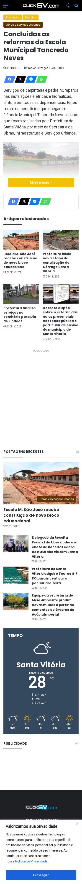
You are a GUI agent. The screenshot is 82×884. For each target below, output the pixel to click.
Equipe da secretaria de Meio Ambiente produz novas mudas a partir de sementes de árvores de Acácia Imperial (53, 605)
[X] (19, 79)
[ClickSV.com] (41, 5)
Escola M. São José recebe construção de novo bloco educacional (20, 260)
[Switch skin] (68, 7)
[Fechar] (77, 823)
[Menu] (5, 7)
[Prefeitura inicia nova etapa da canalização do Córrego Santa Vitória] (61, 240)
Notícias (30, 17)
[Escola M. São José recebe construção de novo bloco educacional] (21, 240)
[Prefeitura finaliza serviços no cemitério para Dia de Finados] (21, 294)
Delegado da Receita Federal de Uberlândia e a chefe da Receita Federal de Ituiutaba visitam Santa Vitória (55, 547)
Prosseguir (41, 875)
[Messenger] (29, 79)
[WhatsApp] (40, 79)
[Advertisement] (41, 395)
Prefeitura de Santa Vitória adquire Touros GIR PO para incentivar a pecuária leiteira (54, 576)
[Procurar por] (76, 7)
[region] (41, 852)
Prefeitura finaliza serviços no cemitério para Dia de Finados (19, 314)
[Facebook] (8, 79)
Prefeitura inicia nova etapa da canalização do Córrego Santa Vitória (57, 262)
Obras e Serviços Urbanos (23, 24)
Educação (12, 17)
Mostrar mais (40, 182)
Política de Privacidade (31, 861)
